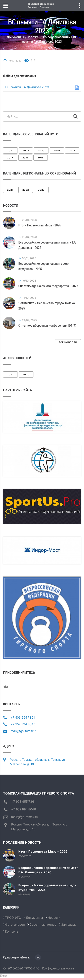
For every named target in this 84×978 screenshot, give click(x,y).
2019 (57, 150)
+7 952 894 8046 (23, 724)
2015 (41, 157)
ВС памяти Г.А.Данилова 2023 (27, 87)
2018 (72, 150)
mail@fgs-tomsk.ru (24, 731)
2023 (41, 189)
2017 (10, 157)
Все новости (68, 342)
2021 (26, 150)
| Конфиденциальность (57, 968)
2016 (25, 157)
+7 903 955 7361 (23, 717)
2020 (41, 150)
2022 (10, 150)
